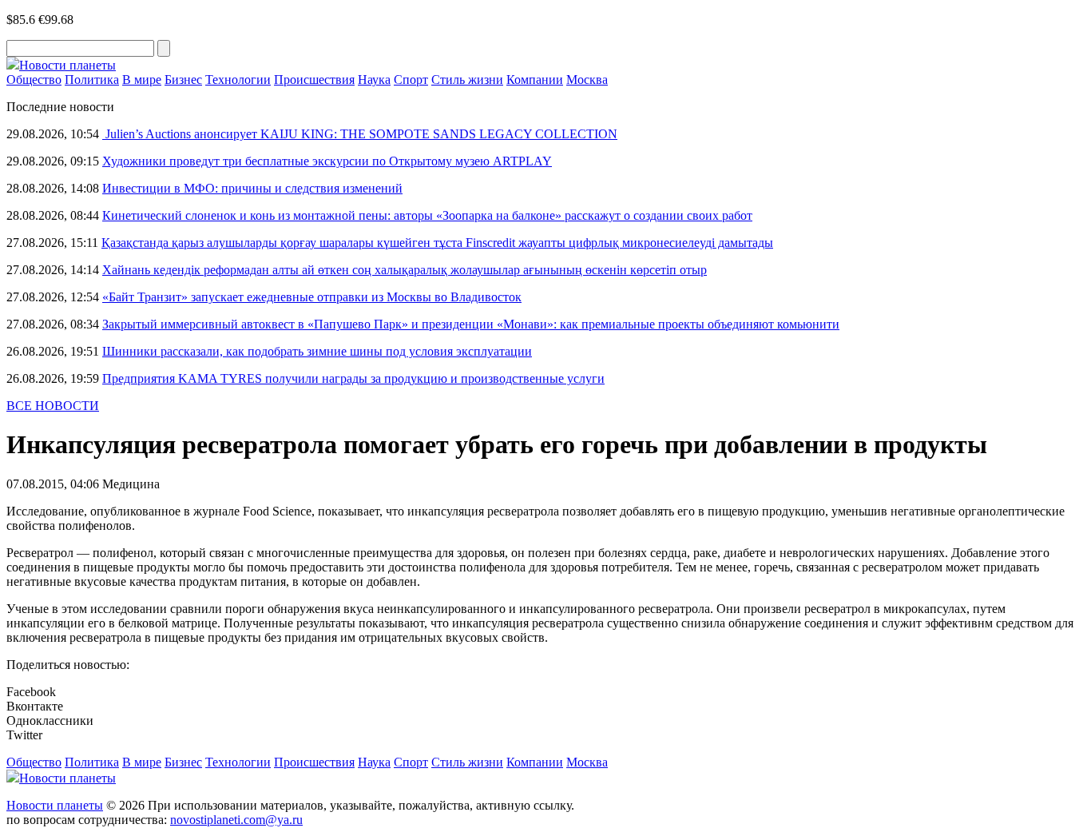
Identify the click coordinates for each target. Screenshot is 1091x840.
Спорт (411, 79)
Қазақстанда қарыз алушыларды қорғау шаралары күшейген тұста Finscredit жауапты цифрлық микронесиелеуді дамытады (437, 242)
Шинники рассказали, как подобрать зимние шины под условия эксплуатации (317, 351)
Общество (33, 79)
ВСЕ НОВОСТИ (52, 405)
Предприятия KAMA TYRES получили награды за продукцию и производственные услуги (353, 378)
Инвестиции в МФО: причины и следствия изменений (252, 188)
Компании (534, 79)
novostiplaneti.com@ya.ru (236, 819)
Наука (374, 79)
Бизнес (183, 79)
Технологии (238, 79)
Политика (92, 79)
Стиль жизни (467, 79)
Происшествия (314, 79)
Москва (587, 79)
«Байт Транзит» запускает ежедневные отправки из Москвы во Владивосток (312, 297)
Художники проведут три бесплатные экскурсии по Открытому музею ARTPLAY (327, 161)
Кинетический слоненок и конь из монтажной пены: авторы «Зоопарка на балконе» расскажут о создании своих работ (427, 215)
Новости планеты (54, 805)
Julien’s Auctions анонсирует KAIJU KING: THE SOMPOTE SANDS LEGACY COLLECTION (359, 134)
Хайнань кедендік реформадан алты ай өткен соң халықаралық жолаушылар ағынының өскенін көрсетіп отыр (404, 270)
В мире (141, 79)
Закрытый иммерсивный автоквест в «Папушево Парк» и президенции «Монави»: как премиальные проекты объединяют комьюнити (470, 324)
